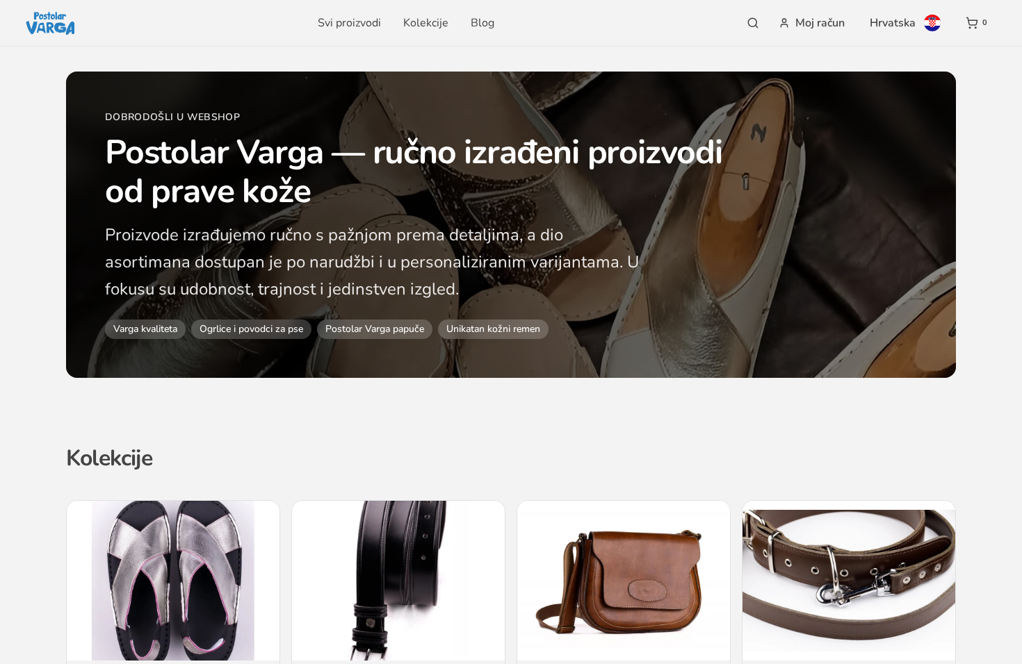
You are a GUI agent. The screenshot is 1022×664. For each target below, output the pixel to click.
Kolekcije (425, 23)
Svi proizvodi (349, 23)
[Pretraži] (753, 22)
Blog (482, 23)
